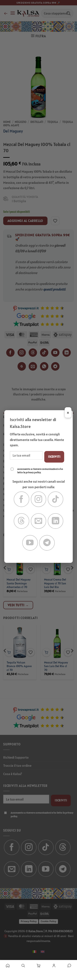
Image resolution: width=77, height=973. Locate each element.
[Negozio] (23, 965)
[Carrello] (38, 965)
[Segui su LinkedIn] (55, 521)
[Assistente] (69, 965)
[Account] (54, 965)
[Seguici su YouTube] (30, 543)
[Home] (7, 965)
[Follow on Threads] (21, 521)
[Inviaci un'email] (38, 521)
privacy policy (33, 472)
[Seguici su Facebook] (21, 499)
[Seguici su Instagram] (38, 499)
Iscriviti (54, 456)
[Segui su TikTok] (55, 499)
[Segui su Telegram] (47, 543)
